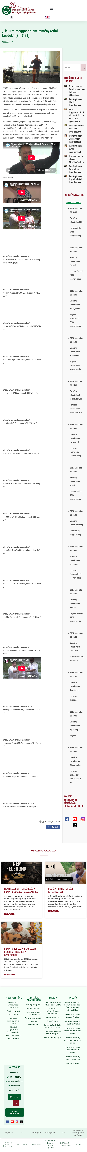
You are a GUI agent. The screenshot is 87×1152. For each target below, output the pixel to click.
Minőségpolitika (50, 1133)
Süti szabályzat (22, 1144)
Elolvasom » (9, 914)
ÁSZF (23, 1133)
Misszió (53, 997)
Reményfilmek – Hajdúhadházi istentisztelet (76, 179)
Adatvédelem (36, 1144)
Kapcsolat (14, 1067)
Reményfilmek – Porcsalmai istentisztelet (76, 169)
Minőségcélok (36, 1133)
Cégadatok (9, 1133)
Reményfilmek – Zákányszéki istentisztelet (76, 138)
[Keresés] (83, 67)
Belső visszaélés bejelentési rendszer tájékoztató (50, 1144)
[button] (51, 8)
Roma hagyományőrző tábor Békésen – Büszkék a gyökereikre (76, 115)
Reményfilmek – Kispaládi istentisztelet (76, 128)
